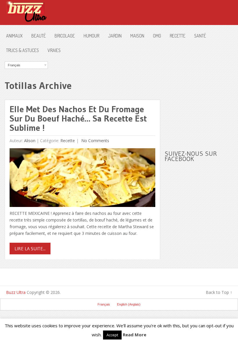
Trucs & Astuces (22, 50)
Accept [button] (112, 334)
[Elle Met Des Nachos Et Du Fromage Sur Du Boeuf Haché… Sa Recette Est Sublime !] (82, 179)
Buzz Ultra (16, 292)
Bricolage (65, 36)
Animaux (14, 36)
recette (177, 36)
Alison (29, 140)
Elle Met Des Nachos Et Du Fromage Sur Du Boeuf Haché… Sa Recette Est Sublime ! (78, 118)
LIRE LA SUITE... (30, 248)
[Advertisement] (201, 97)
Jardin (115, 36)
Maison (137, 36)
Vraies (54, 50)
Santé (200, 36)
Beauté (38, 36)
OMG (157, 36)
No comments (94, 140)
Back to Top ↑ (219, 292)
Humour (91, 36)
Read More (134, 334)
